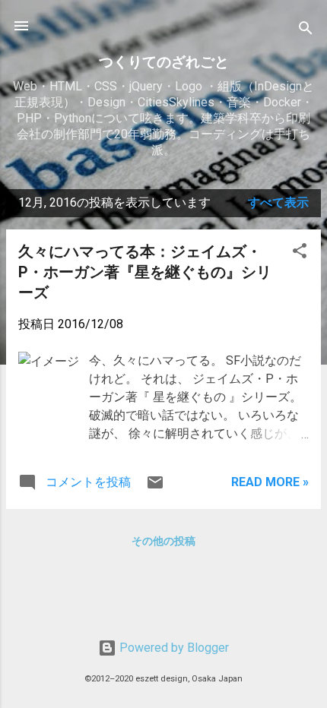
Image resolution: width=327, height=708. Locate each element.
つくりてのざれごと (164, 62)
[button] (299, 253)
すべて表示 (278, 202)
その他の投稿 (163, 541)
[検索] (306, 31)
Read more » (270, 482)
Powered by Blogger (172, 647)
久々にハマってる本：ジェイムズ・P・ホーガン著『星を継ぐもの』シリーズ (144, 272)
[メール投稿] (155, 487)
